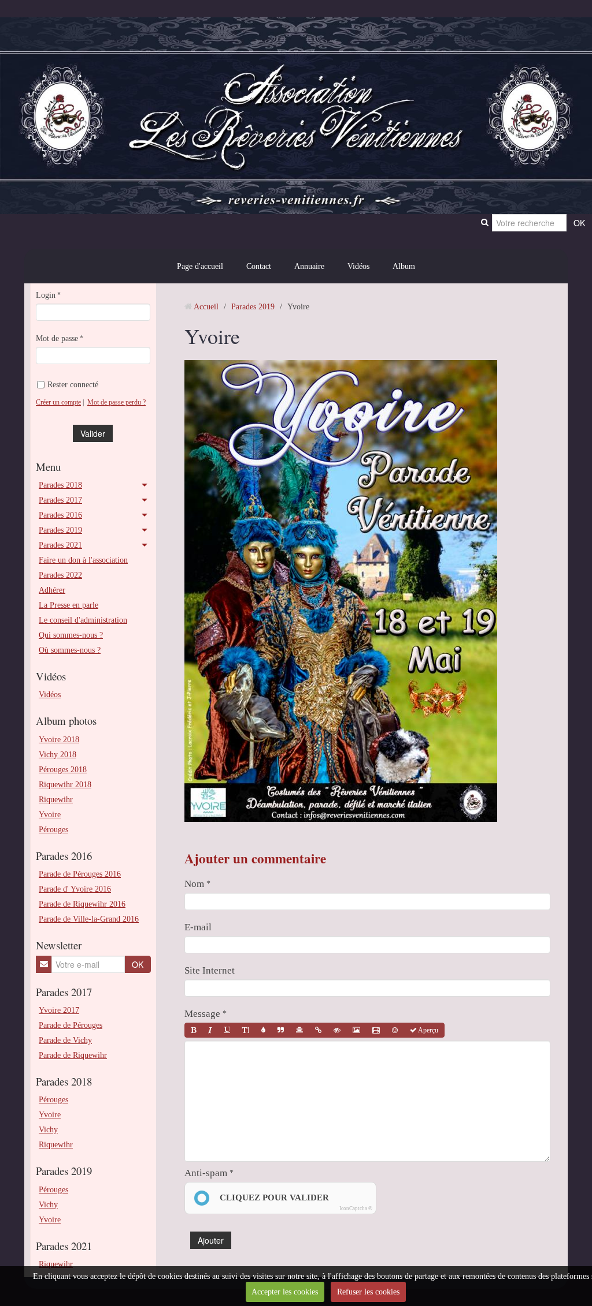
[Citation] (280, 1030)
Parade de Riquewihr (73, 1055)
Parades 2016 (60, 514)
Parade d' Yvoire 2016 (75, 888)
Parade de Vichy (65, 1040)
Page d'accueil (200, 266)
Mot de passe (57, 338)
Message (202, 1013)
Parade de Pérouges (70, 1025)
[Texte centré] (299, 1030)
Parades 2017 (60, 499)
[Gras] (193, 1030)
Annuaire (309, 266)
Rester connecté (72, 384)
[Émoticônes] (395, 1030)
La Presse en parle (68, 604)
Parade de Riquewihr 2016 (82, 903)
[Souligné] (227, 1030)
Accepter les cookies (284, 1291)
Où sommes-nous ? (70, 649)
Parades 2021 (60, 544)
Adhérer (52, 589)
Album (404, 266)
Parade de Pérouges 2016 (80, 873)
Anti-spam (205, 1172)
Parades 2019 (60, 529)
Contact (258, 266)
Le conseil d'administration (83, 619)
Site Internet (209, 970)
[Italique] (210, 1030)
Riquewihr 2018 (65, 784)
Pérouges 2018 (63, 769)
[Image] (356, 1030)
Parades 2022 (60, 574)
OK (137, 964)
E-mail (198, 927)
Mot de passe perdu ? (116, 402)
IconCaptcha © (355, 1208)
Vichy (48, 1129)
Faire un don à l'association (83, 559)
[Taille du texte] (246, 1030)
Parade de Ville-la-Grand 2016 (89, 918)
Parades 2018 (60, 484)
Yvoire (50, 814)
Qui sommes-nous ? (71, 634)
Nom (194, 883)
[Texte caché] (337, 1030)
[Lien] (318, 1030)
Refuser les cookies (368, 1291)
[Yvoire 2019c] (340, 589)
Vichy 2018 (57, 754)
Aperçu (427, 1030)
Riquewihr (56, 799)
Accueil (206, 306)
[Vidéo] (376, 1030)
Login (46, 295)
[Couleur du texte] (263, 1030)
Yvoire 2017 (59, 1010)
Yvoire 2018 (59, 739)
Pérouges (53, 829)
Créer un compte (58, 402)
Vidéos (358, 266)
